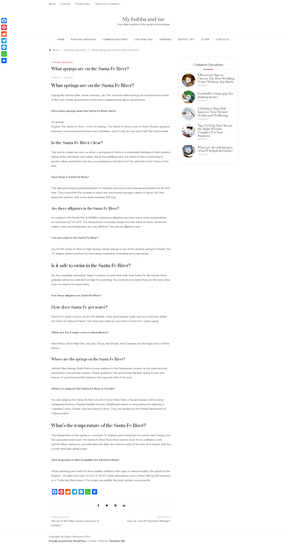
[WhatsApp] (4, 54)
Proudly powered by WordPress (68, 541)
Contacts (65, 3)
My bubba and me (143, 19)
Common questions (115, 39)
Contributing (143, 39)
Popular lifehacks (83, 39)
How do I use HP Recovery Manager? (149, 521)
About (52, 3)
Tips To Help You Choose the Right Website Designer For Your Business (215, 131)
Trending (165, 39)
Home (60, 39)
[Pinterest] (4, 27)
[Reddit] (4, 34)
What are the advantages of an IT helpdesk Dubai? (215, 149)
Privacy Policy (82, 3)
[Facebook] (4, 20)
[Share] (4, 60)
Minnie (70, 77)
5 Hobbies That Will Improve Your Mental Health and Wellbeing (213, 112)
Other (205, 39)
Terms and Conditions (107, 3)
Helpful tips (186, 39)
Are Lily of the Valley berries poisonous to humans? (75, 523)
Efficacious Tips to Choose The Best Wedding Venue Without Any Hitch (216, 78)
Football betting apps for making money (215, 95)
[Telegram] (4, 40)
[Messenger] (4, 47)
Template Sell (117, 541)
